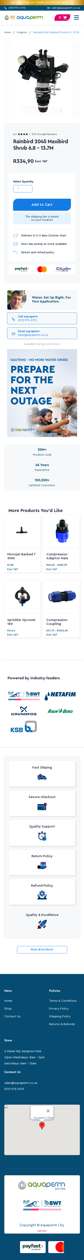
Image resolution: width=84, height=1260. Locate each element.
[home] (23, 17)
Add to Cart (42, 204)
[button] (75, 17)
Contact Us (12, 1016)
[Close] (48, 1111)
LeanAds (42, 1231)
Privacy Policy (59, 1008)
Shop (8, 1008)
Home (7, 32)
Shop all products (42, 949)
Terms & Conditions (63, 1000)
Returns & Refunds (62, 1024)
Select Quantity (23, 181)
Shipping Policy (60, 1016)
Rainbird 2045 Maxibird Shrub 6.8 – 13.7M (56, 32)
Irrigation (22, 32)
